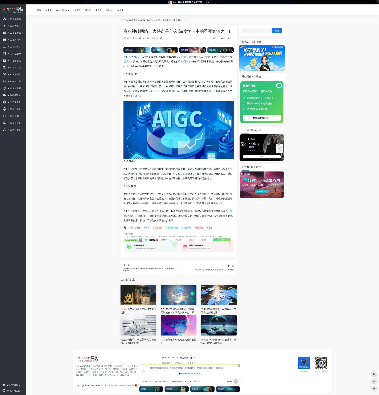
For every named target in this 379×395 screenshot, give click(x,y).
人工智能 (203, 56)
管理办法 (166, 363)
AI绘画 (108, 369)
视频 (211, 61)
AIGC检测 (113, 372)
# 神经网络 (199, 228)
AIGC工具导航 (209, 236)
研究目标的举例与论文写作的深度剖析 (138, 311)
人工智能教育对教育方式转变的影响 (178, 341)
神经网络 (185, 61)
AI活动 (88, 10)
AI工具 (126, 236)
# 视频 (209, 228)
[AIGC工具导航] (88, 359)
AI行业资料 (133, 20)
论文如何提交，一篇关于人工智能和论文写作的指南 (138, 341)
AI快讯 (48, 10)
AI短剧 (120, 10)
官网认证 (179, 363)
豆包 (88, 375)
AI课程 (77, 10)
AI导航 (81, 375)
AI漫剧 (104, 372)
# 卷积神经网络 (172, 228)
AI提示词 (124, 372)
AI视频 (116, 369)
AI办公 (124, 369)
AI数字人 (133, 369)
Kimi (119, 375)
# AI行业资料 (135, 228)
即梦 (101, 375)
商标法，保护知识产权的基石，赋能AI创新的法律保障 (218, 341)
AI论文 (87, 372)
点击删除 (220, 236)
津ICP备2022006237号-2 (122, 385)
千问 (95, 375)
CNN (181, 56)
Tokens (109, 10)
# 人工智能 (157, 228)
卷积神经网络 (130, 56)
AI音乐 (79, 372)
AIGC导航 (118, 366)
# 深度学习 (186, 228)
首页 (39, 10)
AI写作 (100, 369)
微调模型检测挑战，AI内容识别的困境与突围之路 (218, 311)
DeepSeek (110, 375)
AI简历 (95, 372)
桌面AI (98, 10)
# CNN (146, 228)
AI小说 (133, 372)
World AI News (63, 10)
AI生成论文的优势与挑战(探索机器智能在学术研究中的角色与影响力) (178, 311)
